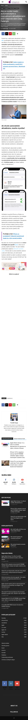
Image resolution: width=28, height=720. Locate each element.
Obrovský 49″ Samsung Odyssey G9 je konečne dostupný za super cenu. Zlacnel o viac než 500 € (13, 592)
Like (6, 478)
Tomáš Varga (5, 28)
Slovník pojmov (5, 645)
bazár (16, 244)
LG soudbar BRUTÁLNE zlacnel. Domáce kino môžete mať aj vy (12, 605)
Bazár (3, 648)
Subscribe (22, 478)
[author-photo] (14, 420)
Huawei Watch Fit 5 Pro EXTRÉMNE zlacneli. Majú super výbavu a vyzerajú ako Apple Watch (13, 599)
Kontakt (4, 652)
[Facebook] (3, 33)
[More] (17, 33)
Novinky (17, 8)
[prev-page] (3, 471)
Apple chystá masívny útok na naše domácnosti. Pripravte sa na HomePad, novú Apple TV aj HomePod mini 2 (13, 585)
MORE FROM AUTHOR (19, 438)
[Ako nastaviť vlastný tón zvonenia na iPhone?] (5, 538)
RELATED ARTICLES (7, 438)
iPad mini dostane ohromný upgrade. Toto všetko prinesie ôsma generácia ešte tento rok (14, 578)
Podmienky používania (7, 657)
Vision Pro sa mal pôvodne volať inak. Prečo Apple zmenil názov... (18, 518)
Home (2, 5)
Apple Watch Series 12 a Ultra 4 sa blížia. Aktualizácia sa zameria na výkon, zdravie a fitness (12, 558)
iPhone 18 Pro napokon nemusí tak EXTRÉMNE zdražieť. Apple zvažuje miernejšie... (18, 510)
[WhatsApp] (13, 33)
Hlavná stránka (5, 643)
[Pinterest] (10, 33)
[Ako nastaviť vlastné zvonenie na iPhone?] (5, 545)
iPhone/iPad (12, 8)
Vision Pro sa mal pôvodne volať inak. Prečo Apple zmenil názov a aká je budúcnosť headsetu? (14, 571)
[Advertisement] (14, 335)
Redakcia (4, 655)
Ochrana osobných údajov (8, 659)
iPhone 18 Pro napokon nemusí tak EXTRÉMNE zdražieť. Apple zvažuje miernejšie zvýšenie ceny (14, 565)
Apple (6, 5)
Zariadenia (6, 8)
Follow (14, 478)
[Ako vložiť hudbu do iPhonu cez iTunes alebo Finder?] (5, 531)
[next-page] (5, 471)
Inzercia (3, 650)
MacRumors (10, 398)
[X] (6, 33)
